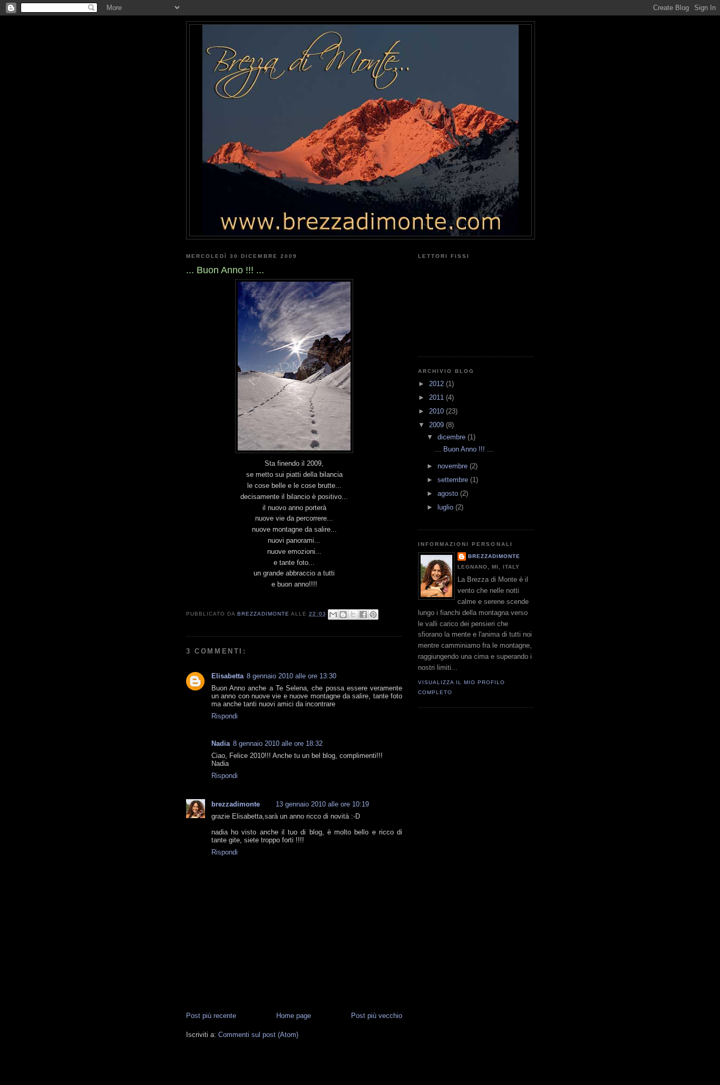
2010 (437, 411)
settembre (453, 480)
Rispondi (224, 716)
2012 (437, 384)
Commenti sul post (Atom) (258, 1035)
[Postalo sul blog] (343, 614)
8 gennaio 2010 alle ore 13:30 (291, 676)
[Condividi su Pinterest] (373, 614)
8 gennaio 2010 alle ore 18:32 (278, 743)
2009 (437, 425)
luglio (446, 507)
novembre (453, 466)
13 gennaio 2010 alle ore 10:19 (322, 804)
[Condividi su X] (353, 614)
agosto (448, 493)
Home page (293, 1016)
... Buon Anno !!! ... (464, 449)
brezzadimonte (235, 804)
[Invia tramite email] (333, 614)
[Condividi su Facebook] (363, 614)
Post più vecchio (376, 1016)
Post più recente (211, 1016)
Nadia (220, 743)
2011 (437, 397)
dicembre (452, 437)
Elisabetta (227, 676)
